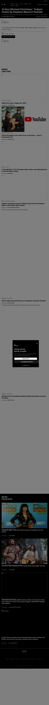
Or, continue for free (26, 365)
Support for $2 (25, 358)
